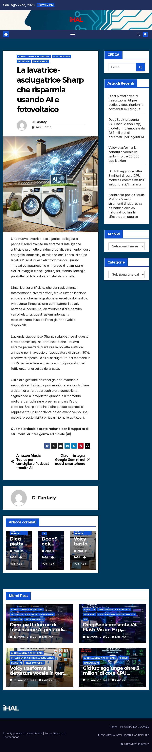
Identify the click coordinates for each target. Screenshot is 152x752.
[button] (138, 34)
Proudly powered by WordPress (23, 733)
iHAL (76, 19)
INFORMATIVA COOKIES (134, 726)
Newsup (58, 733)
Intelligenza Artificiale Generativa (32, 614)
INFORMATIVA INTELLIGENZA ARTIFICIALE (123, 735)
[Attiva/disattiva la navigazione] (73, 34)
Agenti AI (89, 609)
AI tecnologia (61, 56)
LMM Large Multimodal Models (116, 614)
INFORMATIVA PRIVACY (135, 743)
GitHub (123, 658)
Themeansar (11, 736)
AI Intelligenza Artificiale (33, 56)
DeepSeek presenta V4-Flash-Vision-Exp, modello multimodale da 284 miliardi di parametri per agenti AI (126, 128)
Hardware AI (40, 61)
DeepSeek (89, 614)
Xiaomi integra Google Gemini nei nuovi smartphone (70, 460)
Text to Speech (15, 532)
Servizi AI (16, 619)
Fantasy (41, 122)
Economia (24, 61)
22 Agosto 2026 (25, 636)
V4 (44, 533)
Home (113, 726)
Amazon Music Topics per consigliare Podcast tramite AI (32, 462)
